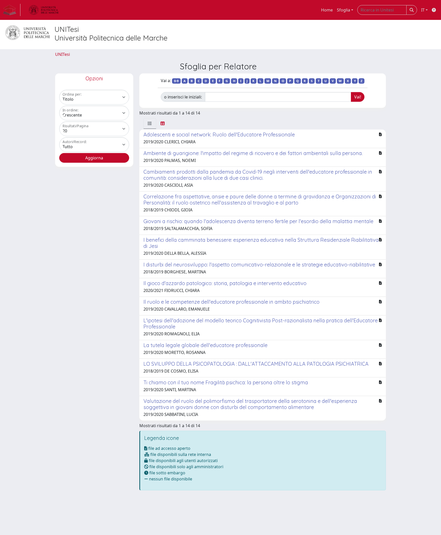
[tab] (149, 123)
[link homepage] (11, 10)
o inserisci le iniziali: (183, 97)
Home (327, 10)
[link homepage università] (43, 10)
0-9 (176, 81)
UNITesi (62, 54)
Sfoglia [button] (343, 10)
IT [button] (423, 10)
